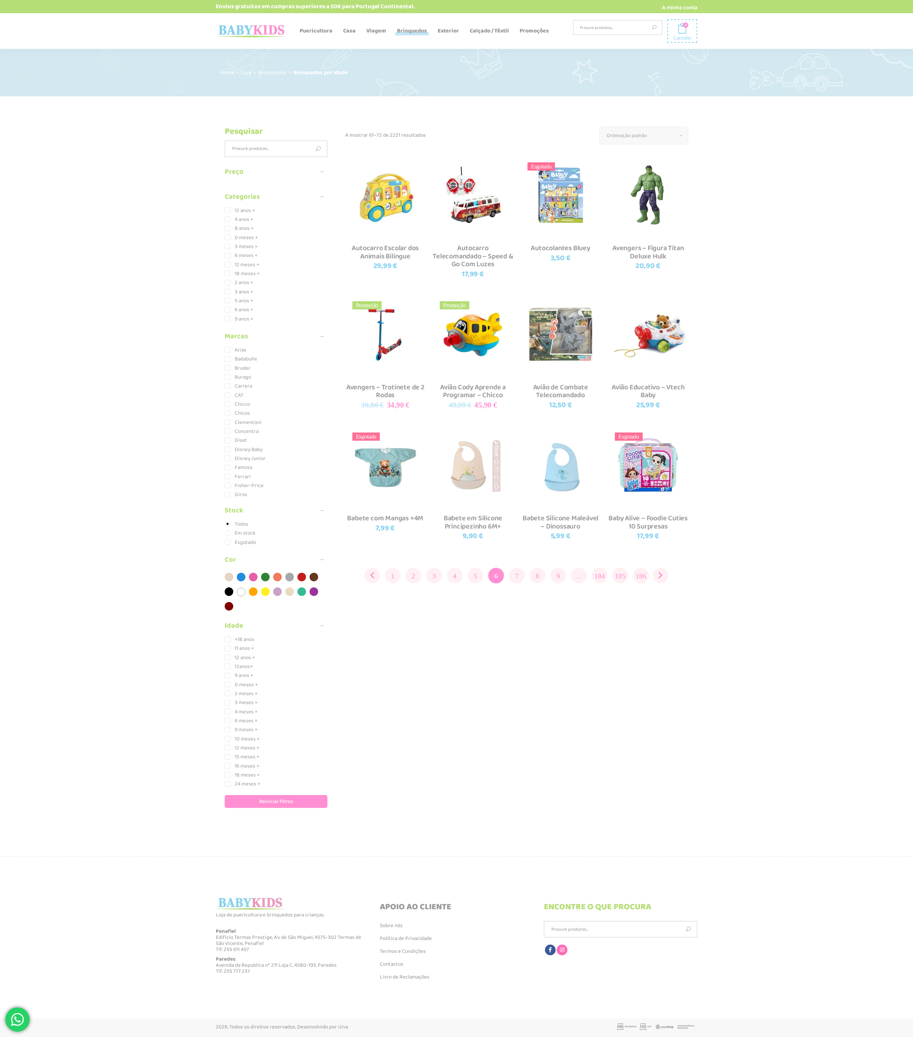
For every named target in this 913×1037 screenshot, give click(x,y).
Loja (246, 72)
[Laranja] (253, 591)
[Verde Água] (301, 591)
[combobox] (643, 136)
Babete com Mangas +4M (385, 518)
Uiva (343, 1027)
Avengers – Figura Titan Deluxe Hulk (648, 252)
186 (641, 576)
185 (620, 576)
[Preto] (229, 591)
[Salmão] (277, 577)
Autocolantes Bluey (560, 248)
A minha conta (679, 7)
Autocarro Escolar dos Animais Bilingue (385, 252)
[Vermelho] (301, 577)
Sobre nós (391, 925)
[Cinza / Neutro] (289, 577)
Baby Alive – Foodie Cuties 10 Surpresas (648, 522)
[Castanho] (314, 577)
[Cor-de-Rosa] (253, 577)
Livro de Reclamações (404, 977)
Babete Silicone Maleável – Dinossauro (560, 522)
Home (227, 72)
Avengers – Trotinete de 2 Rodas (385, 391)
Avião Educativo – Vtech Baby (648, 391)
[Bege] (289, 591)
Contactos (391, 964)
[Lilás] (277, 591)
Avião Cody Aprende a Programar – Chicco (473, 391)
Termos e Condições (403, 951)
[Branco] (241, 592)
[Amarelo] (265, 591)
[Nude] (229, 577)
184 (599, 576)
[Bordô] (229, 606)
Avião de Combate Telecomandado (560, 391)
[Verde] (265, 577)
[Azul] (241, 577)
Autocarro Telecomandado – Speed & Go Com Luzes (473, 256)
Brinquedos (272, 72)
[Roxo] (314, 591)
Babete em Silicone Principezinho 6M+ (473, 522)
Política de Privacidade (406, 938)
